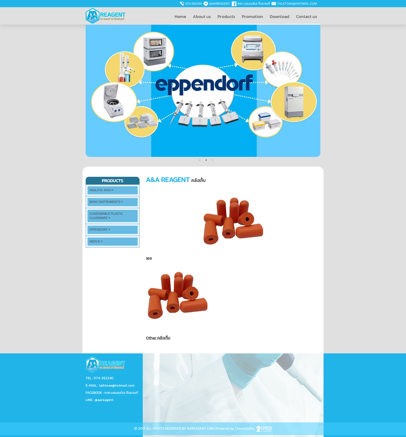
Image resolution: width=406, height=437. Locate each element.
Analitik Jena (100, 190)
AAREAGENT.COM (200, 428)
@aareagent (219, 3)
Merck (95, 241)
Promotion (252, 16)
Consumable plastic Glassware (106, 216)
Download (279, 16)
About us (202, 16)
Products (226, 16)
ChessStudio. (245, 428)
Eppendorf (98, 229)
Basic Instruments (105, 201)
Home (180, 16)
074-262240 (193, 3)
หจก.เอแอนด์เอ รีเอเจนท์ (253, 3)
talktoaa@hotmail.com (297, 3)
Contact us (306, 16)
